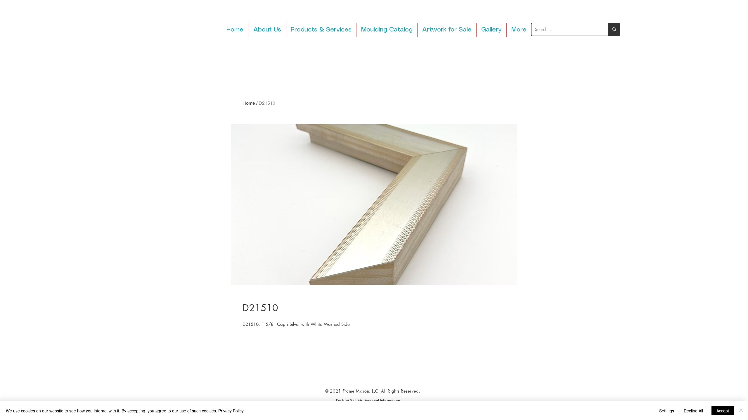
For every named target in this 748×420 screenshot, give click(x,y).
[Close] (740, 410)
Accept (722, 411)
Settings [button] (666, 411)
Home (249, 103)
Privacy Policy (231, 411)
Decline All (693, 411)
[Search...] (614, 29)
